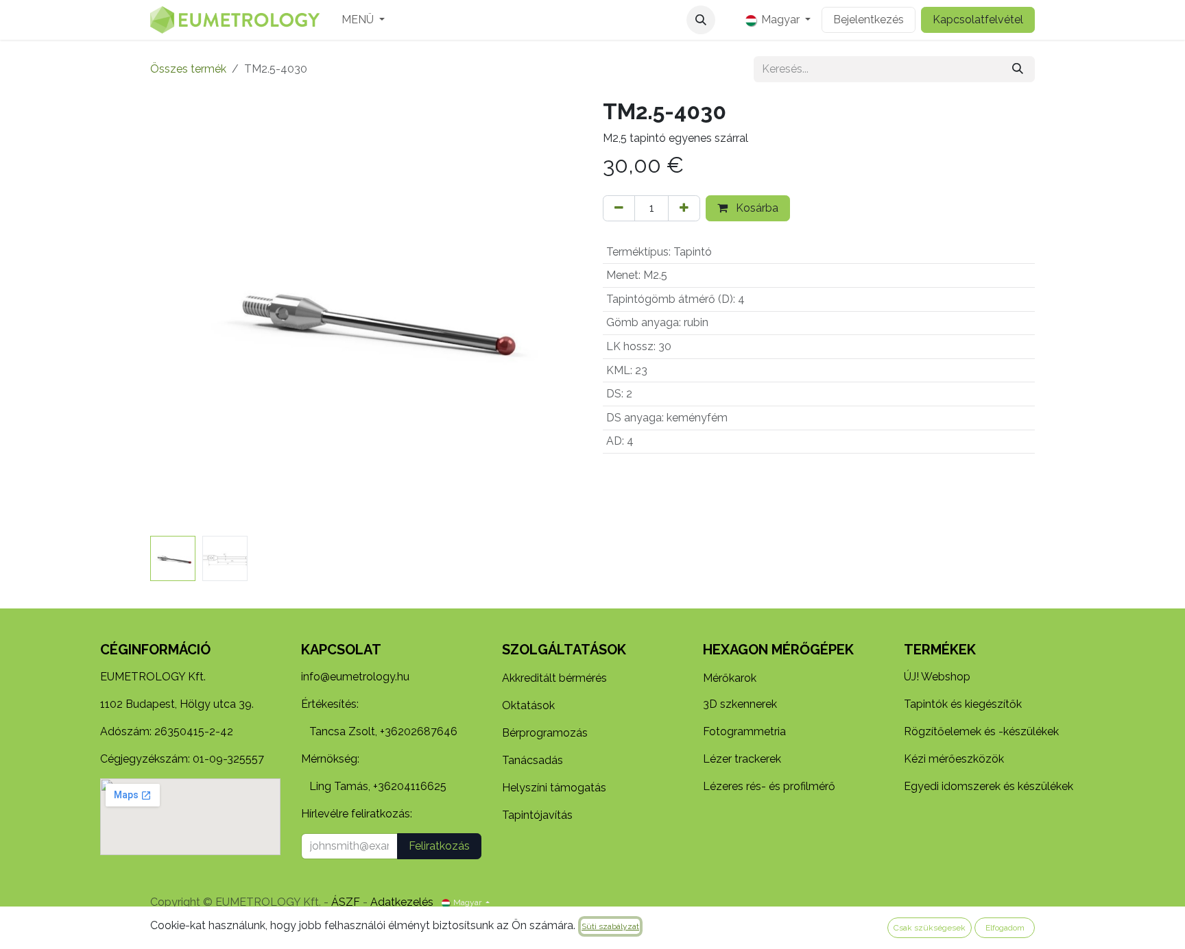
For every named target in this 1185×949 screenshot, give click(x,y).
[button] (700, 19)
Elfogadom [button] (1005, 928)
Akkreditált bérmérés (554, 678)
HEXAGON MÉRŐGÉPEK (778, 649)
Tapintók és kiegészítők (963, 704)
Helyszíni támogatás (554, 787)
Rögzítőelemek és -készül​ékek (981, 731)
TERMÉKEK (940, 649)
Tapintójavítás (537, 815)
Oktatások (528, 705)
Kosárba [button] (755, 207)
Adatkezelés (401, 902)
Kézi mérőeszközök (954, 758)
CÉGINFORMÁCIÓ (155, 649)
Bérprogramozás (545, 732)
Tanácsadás (532, 760)
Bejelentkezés (868, 19)
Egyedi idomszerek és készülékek (988, 786)
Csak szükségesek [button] (930, 928)
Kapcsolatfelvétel (978, 19)
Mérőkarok (729, 678)
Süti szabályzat (610, 926)
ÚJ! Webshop (937, 676)
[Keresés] (1018, 69)
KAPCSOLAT (341, 649)
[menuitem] (363, 20)
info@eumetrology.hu (355, 676)
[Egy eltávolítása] (619, 208)
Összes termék (188, 68)
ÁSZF (345, 902)
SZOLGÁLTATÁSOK (564, 649)
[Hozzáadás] (684, 208)
